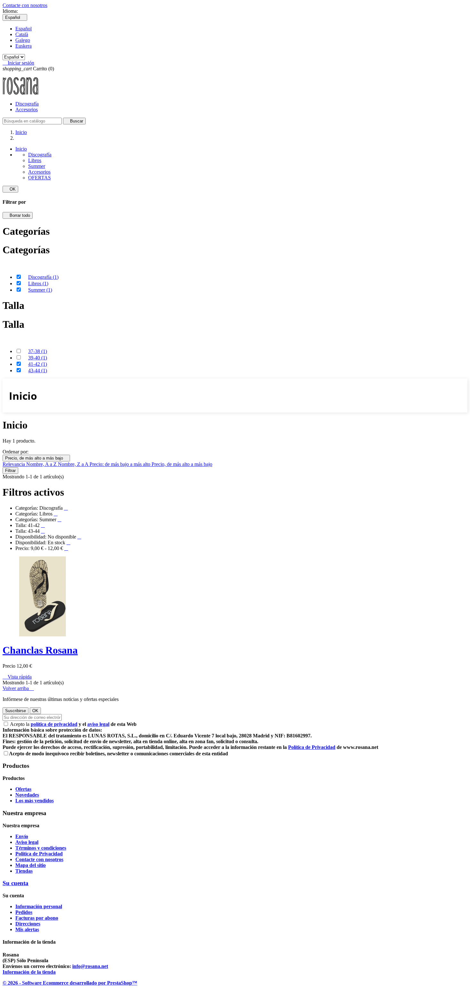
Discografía (27, 103)
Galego (22, 40)
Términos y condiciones (40, 848)
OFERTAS (39, 177)
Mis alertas (27, 929)
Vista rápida (17, 677)
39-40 (37, 357)
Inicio (21, 149)
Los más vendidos (34, 800)
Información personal (38, 906)
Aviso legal (26, 842)
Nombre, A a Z (42, 464)
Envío (21, 836)
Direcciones (27, 923)
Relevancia (14, 464)
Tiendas (24, 871)
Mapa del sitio (30, 865)
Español (23, 28)
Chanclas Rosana (40, 650)
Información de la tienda (29, 972)
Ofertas (23, 789)
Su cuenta (15, 883)
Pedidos (23, 912)
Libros (34, 160)
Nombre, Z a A (74, 464)
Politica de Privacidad (39, 853)
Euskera (23, 46)
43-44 (37, 370)
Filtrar (10, 470)
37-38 (37, 351)
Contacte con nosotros (25, 5)
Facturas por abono (36, 918)
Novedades (27, 795)
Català (21, 34)
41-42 (37, 364)
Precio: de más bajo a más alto (121, 464)
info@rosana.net (90, 966)
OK (10, 189)
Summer (36, 166)
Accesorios (26, 109)
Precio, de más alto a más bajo (36, 458)
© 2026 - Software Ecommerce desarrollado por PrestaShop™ (70, 983)
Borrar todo (17, 215)
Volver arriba (18, 688)
